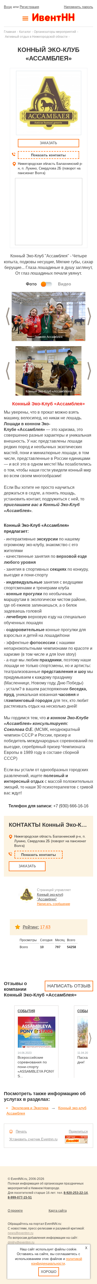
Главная (10, 31)
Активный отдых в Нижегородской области (36, 36)
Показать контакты (48, 155)
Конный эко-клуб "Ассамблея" (50, 897)
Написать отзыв (69, 985)
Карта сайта (58, 1210)
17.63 (45, 927)
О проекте (15, 1210)
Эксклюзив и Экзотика (29, 1108)
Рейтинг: (31, 927)
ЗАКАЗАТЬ (48, 143)
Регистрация (29, 7)
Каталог (25, 31)
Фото (31, 284)
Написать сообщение (53, 904)
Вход (8, 7)
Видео (64, 284)
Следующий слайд (89, 316)
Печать (21, 1131)
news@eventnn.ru (20, 1233)
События (26, 1011)
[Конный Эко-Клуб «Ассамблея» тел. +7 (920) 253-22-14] (48, 316)
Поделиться (78, 1131)
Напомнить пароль (78, 7)
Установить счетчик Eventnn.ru (33, 1139)
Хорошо (48, 1272)
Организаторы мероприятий (55, 31)
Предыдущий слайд (8, 316)
